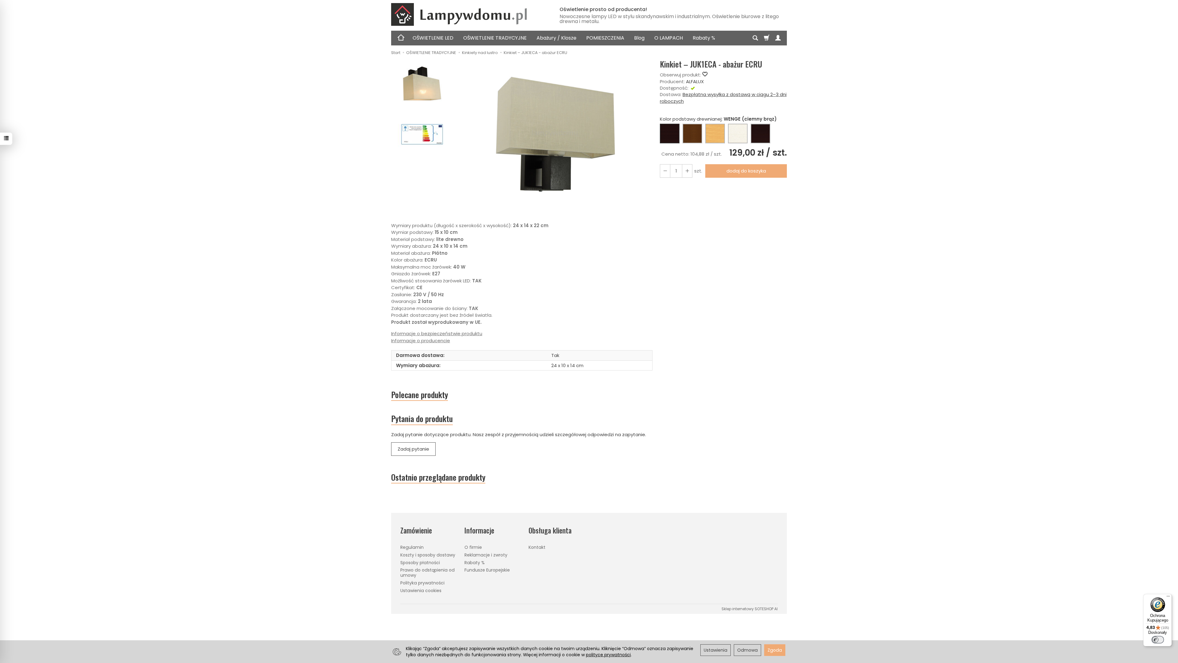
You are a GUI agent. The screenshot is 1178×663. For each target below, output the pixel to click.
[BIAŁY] (738, 133)
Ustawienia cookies (420, 590)
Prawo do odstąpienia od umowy (427, 572)
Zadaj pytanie (413, 449)
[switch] (1158, 639)
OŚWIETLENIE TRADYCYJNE (495, 37)
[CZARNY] (760, 133)
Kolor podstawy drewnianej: (718, 119)
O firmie (473, 547)
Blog (639, 37)
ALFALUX (695, 81)
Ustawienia (715, 650)
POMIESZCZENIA (605, 37)
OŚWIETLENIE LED (433, 37)
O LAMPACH (668, 37)
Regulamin (412, 547)
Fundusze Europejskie (487, 570)
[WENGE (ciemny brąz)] (669, 133)
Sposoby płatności (420, 563)
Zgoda (775, 650)
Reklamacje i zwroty (485, 555)
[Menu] (1168, 597)
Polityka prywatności (422, 583)
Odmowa (747, 650)
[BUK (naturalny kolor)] (715, 133)
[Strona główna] (468, 14)
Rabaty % (704, 37)
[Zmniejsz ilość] (687, 170)
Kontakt (537, 547)
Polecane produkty (419, 395)
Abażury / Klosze (556, 37)
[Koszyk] (766, 38)
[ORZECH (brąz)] (692, 133)
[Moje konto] (778, 38)
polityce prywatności (608, 655)
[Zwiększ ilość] (665, 170)
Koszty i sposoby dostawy (427, 555)
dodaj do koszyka (746, 171)
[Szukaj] (755, 38)
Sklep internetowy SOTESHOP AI (750, 608)
